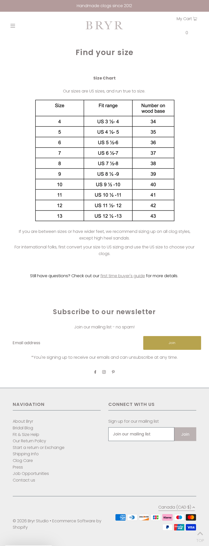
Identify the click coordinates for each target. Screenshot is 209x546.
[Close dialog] (155, 223)
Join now (76, 305)
